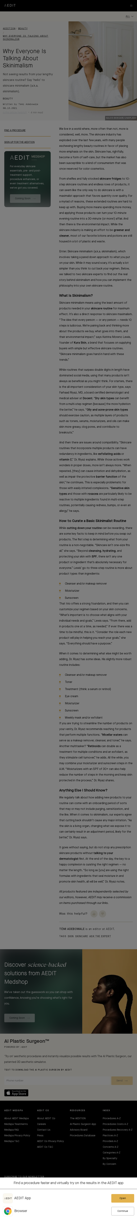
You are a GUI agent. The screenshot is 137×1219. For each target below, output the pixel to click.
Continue (122, 1211)
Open (123, 1198)
